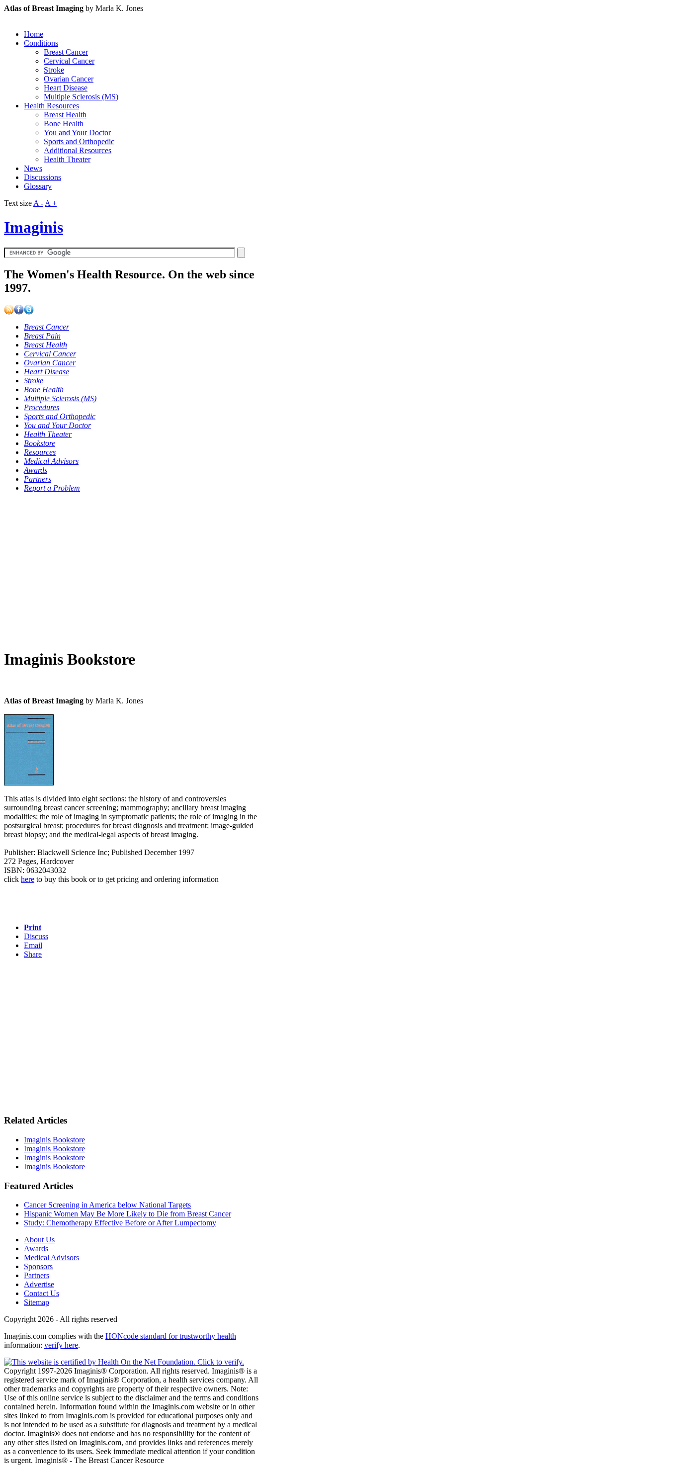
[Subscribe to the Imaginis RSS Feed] (9, 312)
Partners (36, 1275)
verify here (61, 1345)
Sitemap (36, 1302)
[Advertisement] (131, 570)
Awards (36, 1248)
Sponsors (38, 1266)
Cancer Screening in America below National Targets (107, 1205)
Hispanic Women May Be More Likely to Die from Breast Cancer (127, 1214)
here (27, 879)
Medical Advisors (51, 1257)
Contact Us (41, 1293)
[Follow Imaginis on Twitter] (29, 312)
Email (33, 945)
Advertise (39, 1284)
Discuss (36, 936)
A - (38, 203)
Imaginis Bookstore (54, 1139)
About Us (39, 1239)
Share (33, 954)
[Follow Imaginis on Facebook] (19, 312)
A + (51, 203)
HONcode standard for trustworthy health (170, 1336)
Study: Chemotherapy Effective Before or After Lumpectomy (120, 1222)
